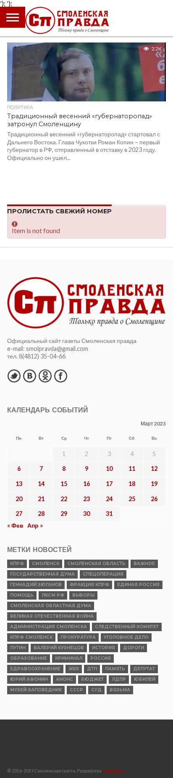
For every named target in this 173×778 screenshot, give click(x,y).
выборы (83, 595)
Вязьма (120, 690)
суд (96, 690)
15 (63, 483)
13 (19, 483)
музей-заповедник (36, 690)
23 (86, 498)
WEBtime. (113, 770)
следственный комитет (127, 626)
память (115, 669)
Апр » (35, 525)
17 (109, 483)
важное (144, 563)
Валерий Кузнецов (59, 648)
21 (41, 498)
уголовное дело (126, 637)
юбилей (144, 679)
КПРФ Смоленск (31, 637)
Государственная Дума (42, 574)
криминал (68, 658)
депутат (144, 669)
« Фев (15, 525)
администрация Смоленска (48, 626)
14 (41, 483)
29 (63, 513)
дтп (92, 669)
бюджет (92, 679)
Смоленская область (96, 563)
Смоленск (45, 563)
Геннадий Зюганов (36, 584)
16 (86, 483)
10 (109, 468)
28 (41, 513)
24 (109, 498)
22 (63, 498)
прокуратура (78, 637)
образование (28, 658)
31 (109, 513)
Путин (18, 648)
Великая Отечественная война (52, 616)
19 (154, 483)
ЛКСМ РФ (53, 595)
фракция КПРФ (89, 584)
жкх (73, 669)
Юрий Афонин (29, 679)
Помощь (22, 595)
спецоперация (103, 574)
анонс (64, 679)
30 (86, 513)
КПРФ (17, 563)
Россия (100, 658)
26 (154, 498)
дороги (133, 648)
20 (19, 498)
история (103, 648)
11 (131, 468)
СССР (76, 690)
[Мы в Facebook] (60, 375)
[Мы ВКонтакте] (29, 375)
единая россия (138, 584)
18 (131, 483)
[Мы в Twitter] (14, 375)
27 (19, 513)
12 (154, 468)
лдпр (119, 679)
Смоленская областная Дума (50, 605)
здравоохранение (35, 669)
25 (131, 498)
